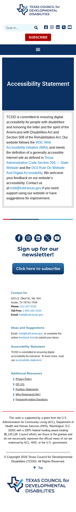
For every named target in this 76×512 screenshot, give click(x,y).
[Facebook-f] (19, 238)
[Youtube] (57, 238)
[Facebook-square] (46, 27)
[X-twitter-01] (47, 238)
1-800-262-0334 (32, 310)
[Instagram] (52, 27)
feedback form (27, 337)
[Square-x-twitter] (64, 27)
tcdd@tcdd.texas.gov (25, 188)
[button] (38, 49)
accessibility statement (28, 360)
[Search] (36, 28)
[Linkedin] (58, 27)
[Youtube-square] (70, 27)
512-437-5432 (28, 306)
